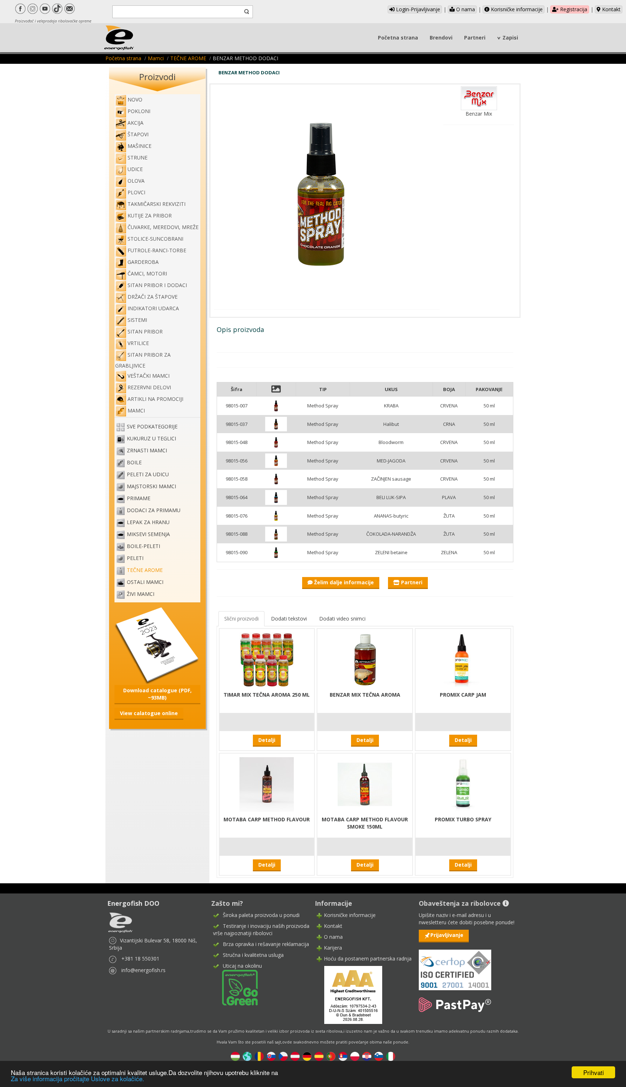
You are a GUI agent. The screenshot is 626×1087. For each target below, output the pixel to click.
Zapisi (510, 37)
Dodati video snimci (342, 618)
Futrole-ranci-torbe (157, 250)
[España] (319, 1056)
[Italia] (390, 1056)
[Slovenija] (378, 1056)
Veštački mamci (149, 375)
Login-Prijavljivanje (417, 9)
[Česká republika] (283, 1056)
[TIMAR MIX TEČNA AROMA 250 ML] (266, 658)
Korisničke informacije (516, 9)
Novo (135, 99)
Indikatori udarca (153, 308)
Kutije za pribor (150, 215)
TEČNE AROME (188, 58)
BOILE (134, 462)
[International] (247, 1056)
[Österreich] (295, 1056)
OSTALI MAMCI (145, 582)
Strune (137, 157)
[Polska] (355, 1056)
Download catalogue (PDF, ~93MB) (157, 694)
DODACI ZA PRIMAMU (153, 510)
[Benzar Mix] (479, 97)
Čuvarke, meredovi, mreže (163, 227)
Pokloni (139, 111)
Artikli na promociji (155, 398)
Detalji (266, 740)
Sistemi (137, 319)
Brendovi (441, 37)
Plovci (136, 192)
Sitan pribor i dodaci (157, 285)
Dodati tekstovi (289, 618)
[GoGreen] (235, 987)
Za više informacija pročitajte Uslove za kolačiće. (77, 1078)
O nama (465, 9)
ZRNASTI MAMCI (147, 450)
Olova (136, 180)
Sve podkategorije (152, 426)
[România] (259, 1056)
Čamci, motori (147, 273)
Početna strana (398, 37)
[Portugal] (331, 1056)
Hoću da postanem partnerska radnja (368, 958)
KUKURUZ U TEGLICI (151, 438)
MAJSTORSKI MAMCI (151, 486)
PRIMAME (138, 498)
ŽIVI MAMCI (140, 594)
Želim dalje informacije (343, 582)
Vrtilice (138, 343)
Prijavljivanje (446, 935)
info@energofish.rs (143, 970)
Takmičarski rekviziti (156, 203)
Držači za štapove (153, 296)
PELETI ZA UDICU (148, 474)
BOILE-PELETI (143, 546)
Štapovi (138, 134)
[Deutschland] (307, 1056)
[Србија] (343, 1056)
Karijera (333, 947)
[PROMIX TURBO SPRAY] (463, 783)
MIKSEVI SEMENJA (148, 534)
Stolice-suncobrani (155, 238)
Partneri (474, 37)
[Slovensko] (271, 1056)
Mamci (156, 58)
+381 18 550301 (140, 958)
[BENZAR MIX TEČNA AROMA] (365, 658)
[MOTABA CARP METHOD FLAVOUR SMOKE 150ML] (365, 783)
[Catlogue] (157, 645)
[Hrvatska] (367, 1056)
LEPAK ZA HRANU (148, 522)
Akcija (135, 122)
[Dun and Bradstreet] (348, 994)
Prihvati (593, 1072)
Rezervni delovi (149, 387)
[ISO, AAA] (455, 965)
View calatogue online (149, 713)
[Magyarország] (235, 1056)
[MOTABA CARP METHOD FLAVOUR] (266, 783)
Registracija (573, 9)
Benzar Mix (479, 113)
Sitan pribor (145, 331)
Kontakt (611, 9)
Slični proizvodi (241, 618)
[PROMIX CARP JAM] (463, 658)
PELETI (135, 558)
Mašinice (139, 145)
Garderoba (143, 261)
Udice (135, 169)
